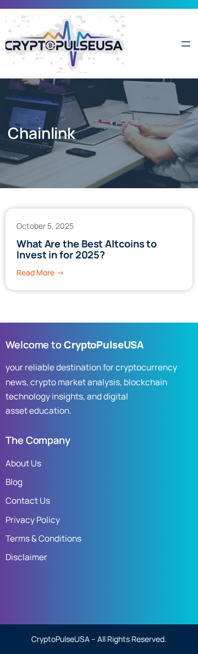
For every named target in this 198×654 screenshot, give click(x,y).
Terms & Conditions (43, 538)
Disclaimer (26, 557)
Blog (14, 482)
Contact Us (28, 500)
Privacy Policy (33, 520)
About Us (23, 463)
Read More (40, 273)
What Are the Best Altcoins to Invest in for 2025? (86, 249)
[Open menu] (186, 43)
